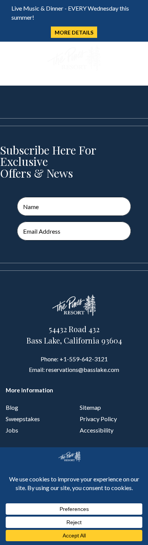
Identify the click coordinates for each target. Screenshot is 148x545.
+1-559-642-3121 (84, 358)
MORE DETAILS (74, 32)
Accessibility (96, 430)
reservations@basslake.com (82, 369)
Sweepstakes (23, 418)
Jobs (12, 430)
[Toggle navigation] (11, 58)
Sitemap (90, 407)
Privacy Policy (98, 418)
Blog (12, 407)
